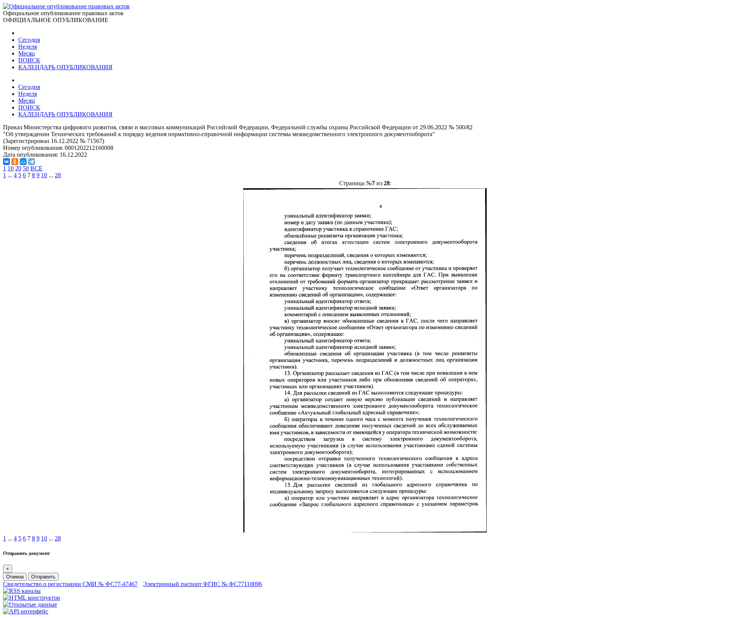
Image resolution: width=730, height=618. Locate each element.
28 (58, 175)
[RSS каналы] (22, 591)
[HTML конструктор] (31, 597)
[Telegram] (31, 161)
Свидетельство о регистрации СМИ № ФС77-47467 (70, 584)
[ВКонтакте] (6, 161)
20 (18, 168)
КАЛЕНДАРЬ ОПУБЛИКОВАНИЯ (65, 67)
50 (26, 168)
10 (11, 168)
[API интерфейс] (25, 611)
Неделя (27, 46)
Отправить (43, 577)
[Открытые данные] (30, 604)
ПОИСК (29, 60)
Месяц (26, 53)
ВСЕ (36, 168)
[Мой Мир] (23, 161)
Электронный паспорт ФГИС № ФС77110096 (202, 584)
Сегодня (29, 40)
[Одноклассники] (14, 161)
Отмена (15, 577)
